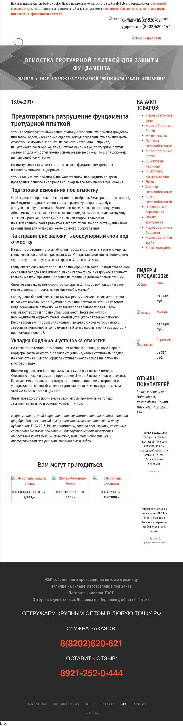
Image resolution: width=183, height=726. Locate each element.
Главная (25, 78)
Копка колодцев (158, 248)
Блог (44, 78)
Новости (107, 704)
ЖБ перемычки (157, 136)
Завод (90, 704)
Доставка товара (66, 704)
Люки (150, 181)
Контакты (141, 704)
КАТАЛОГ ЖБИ (37, 704)
